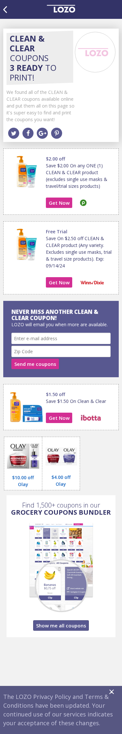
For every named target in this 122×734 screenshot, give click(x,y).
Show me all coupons (61, 625)
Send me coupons (35, 364)
